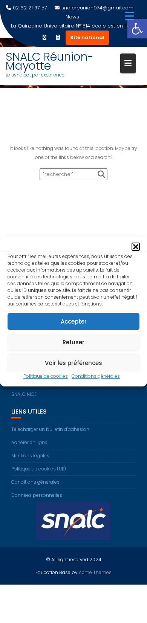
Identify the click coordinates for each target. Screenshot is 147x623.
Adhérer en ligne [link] (29, 442)
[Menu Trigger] (129, 16)
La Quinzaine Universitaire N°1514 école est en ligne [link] (73, 25)
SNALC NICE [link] (24, 394)
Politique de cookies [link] (45, 376)
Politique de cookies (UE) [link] (38, 469)
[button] (135, 246)
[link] (137, 28)
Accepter (74, 321)
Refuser (73, 342)
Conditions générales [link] (96, 376)
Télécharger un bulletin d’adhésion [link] (50, 429)
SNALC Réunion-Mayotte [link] (49, 61)
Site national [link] (87, 37)
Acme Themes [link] (95, 572)
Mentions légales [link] (30, 455)
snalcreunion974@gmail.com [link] (97, 7)
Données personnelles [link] (36, 495)
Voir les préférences (73, 363)
